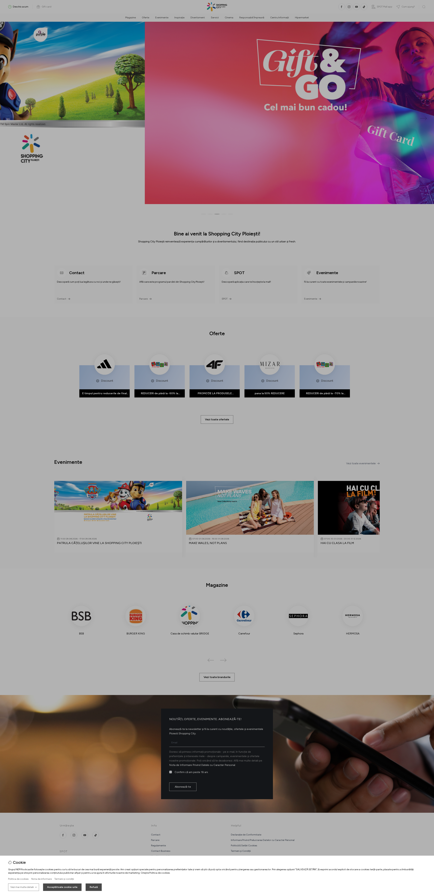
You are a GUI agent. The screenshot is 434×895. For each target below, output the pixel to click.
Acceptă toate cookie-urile (62, 887)
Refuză (94, 887)
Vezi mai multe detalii (22, 887)
